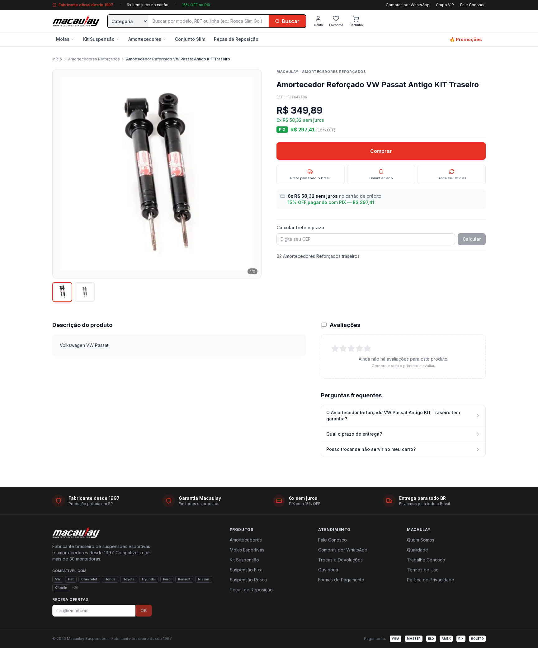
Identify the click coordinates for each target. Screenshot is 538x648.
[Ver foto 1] (62, 292)
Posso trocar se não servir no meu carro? (371, 449)
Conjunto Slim (190, 39)
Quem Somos (420, 539)
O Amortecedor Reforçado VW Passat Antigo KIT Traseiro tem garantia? (393, 415)
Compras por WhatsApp (408, 4)
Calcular (472, 239)
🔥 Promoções (466, 39)
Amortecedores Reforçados (94, 59)
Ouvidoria (328, 569)
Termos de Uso (423, 569)
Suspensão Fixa (246, 569)
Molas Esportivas (247, 549)
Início (57, 59)
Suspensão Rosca (248, 579)
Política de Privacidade (430, 579)
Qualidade (417, 549)
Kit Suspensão (99, 39)
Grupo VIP (445, 4)
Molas (62, 39)
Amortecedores (144, 39)
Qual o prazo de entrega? (354, 434)
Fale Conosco (473, 4)
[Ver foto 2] (85, 292)
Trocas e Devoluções (340, 559)
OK (143, 610)
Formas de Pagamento (341, 579)
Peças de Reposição (236, 39)
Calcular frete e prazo (300, 227)
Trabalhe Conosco (426, 559)
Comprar (381, 151)
